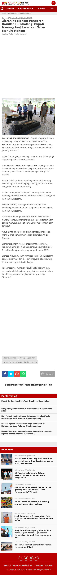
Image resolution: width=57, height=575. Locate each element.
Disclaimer (38, 565)
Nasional (41, 8)
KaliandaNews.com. (28, 570)
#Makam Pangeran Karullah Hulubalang (20, 362)
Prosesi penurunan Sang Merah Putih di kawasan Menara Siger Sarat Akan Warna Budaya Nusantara (34, 460)
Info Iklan (49, 565)
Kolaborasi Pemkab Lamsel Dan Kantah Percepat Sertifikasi (33, 546)
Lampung (10, 8)
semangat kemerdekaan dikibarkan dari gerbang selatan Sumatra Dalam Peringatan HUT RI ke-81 (33, 489)
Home (4, 13)
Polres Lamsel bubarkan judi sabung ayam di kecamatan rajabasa (32, 503)
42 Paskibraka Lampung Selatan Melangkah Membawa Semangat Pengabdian (30, 475)
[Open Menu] (53, 3)
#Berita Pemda (10, 358)
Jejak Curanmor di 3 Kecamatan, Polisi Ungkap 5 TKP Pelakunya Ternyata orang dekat (34, 518)
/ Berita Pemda (12, 13)
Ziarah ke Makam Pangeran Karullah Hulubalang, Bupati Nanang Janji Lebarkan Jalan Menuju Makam (23, 25)
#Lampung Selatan (27, 358)
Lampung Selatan (25, 8)
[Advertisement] (28, 324)
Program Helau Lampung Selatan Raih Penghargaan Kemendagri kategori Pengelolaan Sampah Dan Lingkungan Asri (33, 534)
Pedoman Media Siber (22, 565)
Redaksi (7, 565)
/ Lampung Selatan (24, 13)
